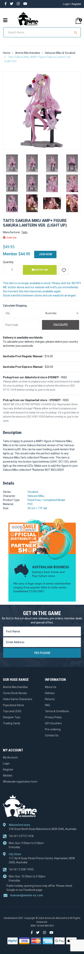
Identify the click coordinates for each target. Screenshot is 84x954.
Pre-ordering (53, 729)
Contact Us (51, 735)
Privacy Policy (53, 717)
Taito (24, 232)
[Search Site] (76, 32)
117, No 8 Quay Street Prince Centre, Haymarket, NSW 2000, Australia (42, 860)
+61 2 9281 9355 (21, 869)
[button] (64, 270)
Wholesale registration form (20, 781)
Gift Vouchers (53, 723)
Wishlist (7, 775)
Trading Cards (11, 723)
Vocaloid (33, 491)
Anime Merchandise (15, 687)
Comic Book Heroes (15, 693)
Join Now (45, 254)
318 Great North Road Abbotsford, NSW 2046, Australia (42, 829)
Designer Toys (11, 717)
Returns (50, 699)
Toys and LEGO (12, 711)
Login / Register (72, 4)
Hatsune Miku (36, 495)
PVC (30, 504)
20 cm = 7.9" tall (37, 508)
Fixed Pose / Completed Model (46, 500)
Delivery (50, 693)
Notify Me (41, 269)
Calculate (60, 324)
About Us (50, 687)
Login (6, 763)
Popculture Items (13, 705)
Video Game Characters (17, 699)
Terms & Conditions (57, 711)
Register (8, 769)
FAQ (47, 705)
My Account (10, 757)
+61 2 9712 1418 (21, 836)
